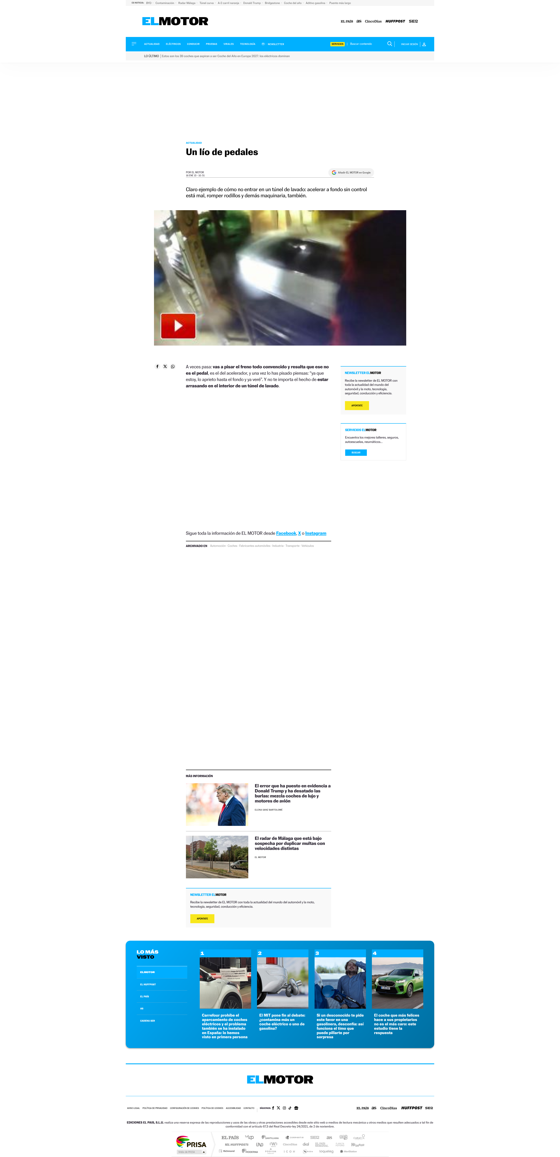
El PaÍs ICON (289, 1151)
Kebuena (354, 1144)
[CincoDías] (373, 21)
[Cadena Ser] (413, 21)
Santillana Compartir (295, 1138)
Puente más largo (340, 3)
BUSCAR (356, 452)
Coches (232, 546)
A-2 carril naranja (229, 3)
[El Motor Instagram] (284, 1108)
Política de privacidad (154, 1108)
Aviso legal (133, 1108)
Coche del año (293, 3)
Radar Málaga (187, 3)
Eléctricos (173, 44)
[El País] (347, 21)
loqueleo (327, 1151)
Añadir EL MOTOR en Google (354, 172)
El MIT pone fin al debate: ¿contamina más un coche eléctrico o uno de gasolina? (282, 1022)
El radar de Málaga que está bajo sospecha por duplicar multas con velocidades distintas (290, 843)
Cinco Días (289, 1144)
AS (141, 1008)
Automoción (218, 546)
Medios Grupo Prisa (191, 1152)
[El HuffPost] (395, 21)
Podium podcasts (270, 1151)
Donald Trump (252, 3)
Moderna (248, 1151)
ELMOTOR (147, 972)
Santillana (271, 1138)
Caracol (358, 1138)
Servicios (337, 44)
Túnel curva (207, 3)
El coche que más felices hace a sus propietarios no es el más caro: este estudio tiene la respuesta (396, 1024)
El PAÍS (230, 1138)
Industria (278, 546)
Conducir (193, 44)
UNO (260, 1144)
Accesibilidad (233, 1108)
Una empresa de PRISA (191, 1141)
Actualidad (151, 44)
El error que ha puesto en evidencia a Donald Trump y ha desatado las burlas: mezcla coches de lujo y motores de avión (293, 793)
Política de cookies (212, 1108)
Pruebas (211, 44)
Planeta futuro (338, 1144)
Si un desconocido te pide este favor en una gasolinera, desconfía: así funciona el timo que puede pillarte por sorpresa (340, 1026)
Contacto (248, 1108)
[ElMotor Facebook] (273, 1108)
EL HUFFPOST (148, 984)
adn (342, 1138)
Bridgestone (272, 3)
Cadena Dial (306, 1144)
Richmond (227, 1151)
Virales (229, 44)
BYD (149, 3)
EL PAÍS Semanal (322, 1144)
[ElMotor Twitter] (278, 1108)
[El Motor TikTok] (290, 1108)
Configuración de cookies (184, 1108)
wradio (272, 1144)
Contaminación (165, 3)
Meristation (348, 1151)
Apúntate (202, 918)
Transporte (292, 546)
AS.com (327, 1138)
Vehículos (307, 546)
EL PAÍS (144, 996)
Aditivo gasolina (316, 3)
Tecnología (248, 44)
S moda (307, 1151)
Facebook (286, 533)
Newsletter (275, 44)
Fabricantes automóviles (254, 546)
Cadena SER (313, 1138)
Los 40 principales (251, 1138)
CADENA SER (147, 1020)
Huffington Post (236, 1144)
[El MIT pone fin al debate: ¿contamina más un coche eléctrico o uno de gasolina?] (282, 1007)
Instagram (315, 533)
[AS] (359, 21)
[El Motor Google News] (296, 1108)
